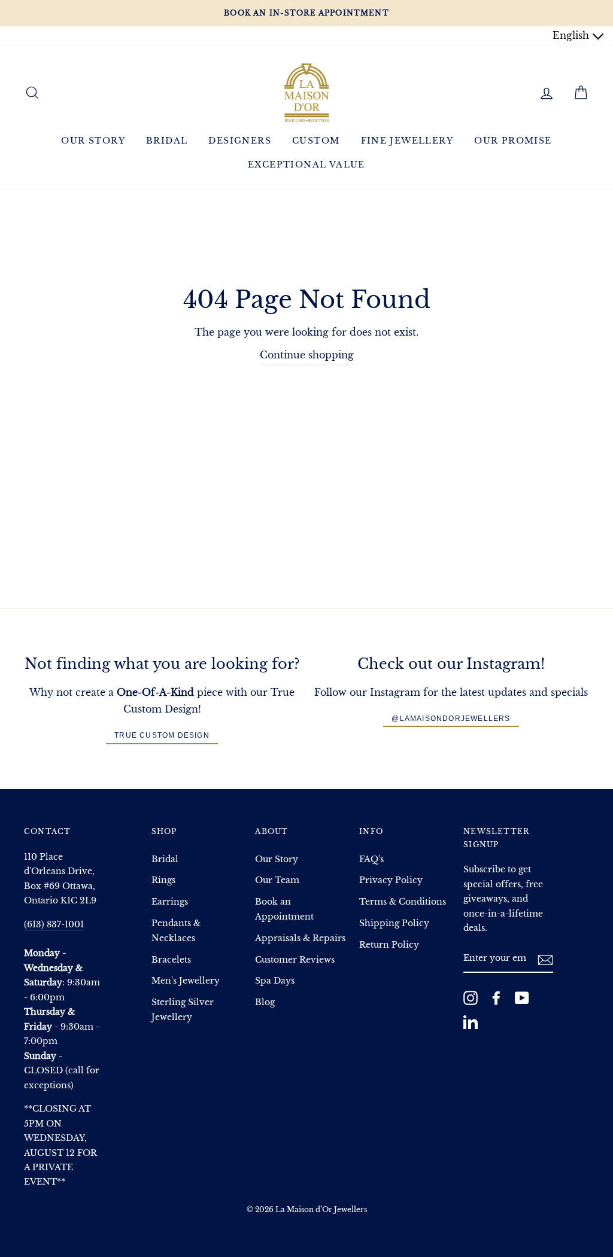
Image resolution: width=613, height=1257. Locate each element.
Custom (315, 140)
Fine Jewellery (407, 140)
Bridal (166, 140)
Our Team (277, 880)
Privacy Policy (391, 880)
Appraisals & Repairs (300, 938)
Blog (265, 1002)
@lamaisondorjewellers (451, 718)
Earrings (169, 902)
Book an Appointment (284, 909)
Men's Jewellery (185, 981)
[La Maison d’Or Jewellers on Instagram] (470, 998)
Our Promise (512, 140)
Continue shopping (307, 355)
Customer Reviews (295, 960)
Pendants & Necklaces (176, 930)
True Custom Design (162, 735)
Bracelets (171, 960)
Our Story (93, 140)
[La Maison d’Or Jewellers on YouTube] (522, 998)
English (572, 35)
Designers (239, 140)
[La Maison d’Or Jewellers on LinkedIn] (470, 1022)
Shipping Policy (394, 923)
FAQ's (371, 859)
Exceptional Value (306, 164)
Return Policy (389, 945)
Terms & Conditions (402, 902)
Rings (163, 880)
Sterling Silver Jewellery (182, 1009)
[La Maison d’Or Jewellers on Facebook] (496, 998)
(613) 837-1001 (54, 925)
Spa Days (275, 981)
